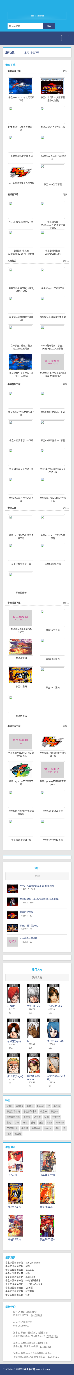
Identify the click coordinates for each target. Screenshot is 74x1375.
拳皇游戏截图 (13, 1111)
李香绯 (24, 1128)
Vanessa (60, 1122)
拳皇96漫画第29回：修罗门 (18, 1295)
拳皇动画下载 (14, 726)
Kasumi (47, 1128)
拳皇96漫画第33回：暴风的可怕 (20, 1277)
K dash (40, 1106)
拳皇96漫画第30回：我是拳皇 (19, 1291)
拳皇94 (30, 1106)
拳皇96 (19, 1106)
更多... (66, 71)
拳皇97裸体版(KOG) (29, 926)
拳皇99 (54, 1111)
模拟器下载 (13, 194)
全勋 (57, 1128)
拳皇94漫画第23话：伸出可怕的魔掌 (23, 1280)
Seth (49, 1122)
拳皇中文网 (25, 7)
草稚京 (57, 1106)
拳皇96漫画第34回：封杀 (17, 1273)
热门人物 (37, 969)
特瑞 (46, 1117)
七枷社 (18, 1134)
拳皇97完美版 (26, 912)
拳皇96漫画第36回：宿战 (17, 1266)
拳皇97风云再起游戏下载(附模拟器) (37, 886)
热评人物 (37, 977)
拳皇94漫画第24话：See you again (22, 1262)
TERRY (56, 1117)
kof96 (9, 1106)
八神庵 (37, 1117)
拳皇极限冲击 (30, 1111)
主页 (26, 52)
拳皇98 (43, 1111)
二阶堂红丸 (12, 1128)
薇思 (9, 1122)
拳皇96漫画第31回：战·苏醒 (19, 1288)
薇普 (33, 1122)
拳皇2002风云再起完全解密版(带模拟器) (39, 899)
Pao (9, 1134)
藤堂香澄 (36, 1128)
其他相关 (12, 261)
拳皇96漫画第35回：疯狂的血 (19, 1270)
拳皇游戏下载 (14, 71)
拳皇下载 (35, 52)
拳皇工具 (12, 508)
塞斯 (41, 1122)
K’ (49, 1106)
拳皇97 (27, 1117)
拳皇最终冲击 (13, 1117)
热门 (37, 868)
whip (25, 1122)
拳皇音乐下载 (14, 384)
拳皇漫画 (10, 1147)
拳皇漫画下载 (14, 603)
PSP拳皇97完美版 (28, 938)
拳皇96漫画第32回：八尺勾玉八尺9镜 (23, 1284)
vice (17, 1122)
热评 (37, 876)
